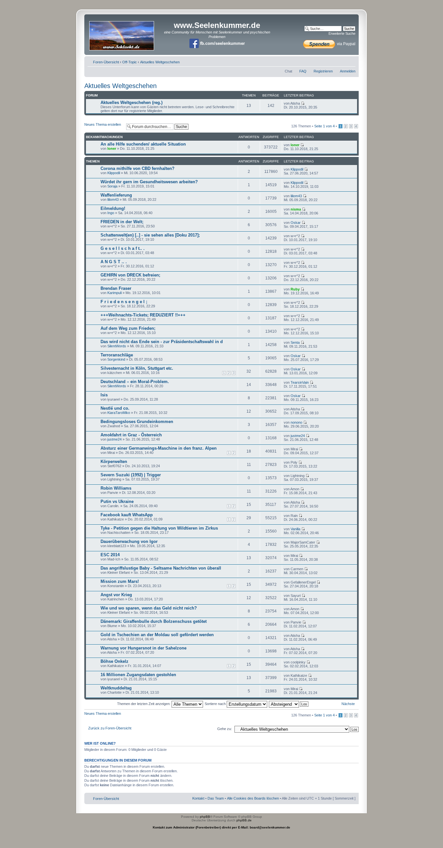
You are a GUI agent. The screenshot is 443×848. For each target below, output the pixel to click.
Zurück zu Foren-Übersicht (109, 728)
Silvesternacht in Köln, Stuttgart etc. (137, 368)
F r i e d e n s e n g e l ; (124, 301)
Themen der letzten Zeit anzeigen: (144, 704)
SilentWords (116, 346)
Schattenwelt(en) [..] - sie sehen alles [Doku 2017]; (150, 235)
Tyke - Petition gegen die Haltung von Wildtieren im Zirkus (159, 528)
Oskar (296, 223)
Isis (104, 394)
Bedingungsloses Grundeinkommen (137, 421)
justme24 (114, 439)
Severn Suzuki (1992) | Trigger (131, 474)
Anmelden (347, 71)
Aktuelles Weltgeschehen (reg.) (131, 102)
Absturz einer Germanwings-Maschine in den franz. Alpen (159, 448)
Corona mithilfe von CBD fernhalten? (137, 168)
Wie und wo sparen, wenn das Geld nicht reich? (149, 608)
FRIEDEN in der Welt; (122, 221)
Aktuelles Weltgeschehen (160, 62)
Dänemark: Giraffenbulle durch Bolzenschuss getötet (154, 621)
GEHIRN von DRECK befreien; (130, 275)
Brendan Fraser (116, 288)
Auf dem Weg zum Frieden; (128, 328)
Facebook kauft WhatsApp (127, 514)
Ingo (110, 213)
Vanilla (295, 529)
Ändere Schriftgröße (350, 61)
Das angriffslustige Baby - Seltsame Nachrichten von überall (161, 568)
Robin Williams (116, 488)
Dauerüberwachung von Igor (129, 541)
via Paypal (345, 44)
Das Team (216, 798)
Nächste (348, 704)
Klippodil (113, 173)
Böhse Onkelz (114, 661)
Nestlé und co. (115, 408)
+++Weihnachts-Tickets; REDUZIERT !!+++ (143, 315)
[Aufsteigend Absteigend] (289, 704)
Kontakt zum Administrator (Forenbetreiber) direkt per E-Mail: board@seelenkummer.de (221, 827)
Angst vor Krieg (116, 594)
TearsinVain (300, 382)
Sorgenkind (116, 359)
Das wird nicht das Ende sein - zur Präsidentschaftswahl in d (162, 341)
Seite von (324, 126)
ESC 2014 (110, 554)
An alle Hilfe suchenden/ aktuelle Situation (143, 144)
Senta (295, 342)
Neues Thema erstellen (102, 124)
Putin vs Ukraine (117, 501)
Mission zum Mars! (120, 581)
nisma (296, 209)
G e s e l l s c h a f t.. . (123, 248)
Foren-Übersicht (106, 62)
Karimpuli (114, 293)
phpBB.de (244, 820)
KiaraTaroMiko (118, 413)
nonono (296, 422)
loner (111, 148)
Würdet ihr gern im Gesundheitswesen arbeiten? (149, 181)
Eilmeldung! (113, 208)
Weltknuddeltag (116, 688)
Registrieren (323, 71)
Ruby (295, 289)
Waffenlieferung (116, 195)
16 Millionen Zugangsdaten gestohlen (138, 674)
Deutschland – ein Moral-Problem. (135, 381)
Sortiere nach (216, 704)
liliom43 (113, 199)
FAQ (302, 71)
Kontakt (198, 798)
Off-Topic (129, 62)
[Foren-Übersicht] (122, 33)
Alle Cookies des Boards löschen (253, 798)
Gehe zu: (224, 729)
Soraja (112, 186)
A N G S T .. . (114, 261)
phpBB (205, 816)
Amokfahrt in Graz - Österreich (131, 434)
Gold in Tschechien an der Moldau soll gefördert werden (157, 634)
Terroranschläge (117, 355)
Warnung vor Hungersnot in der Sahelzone (143, 648)
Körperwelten (114, 461)
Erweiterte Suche (342, 33)
